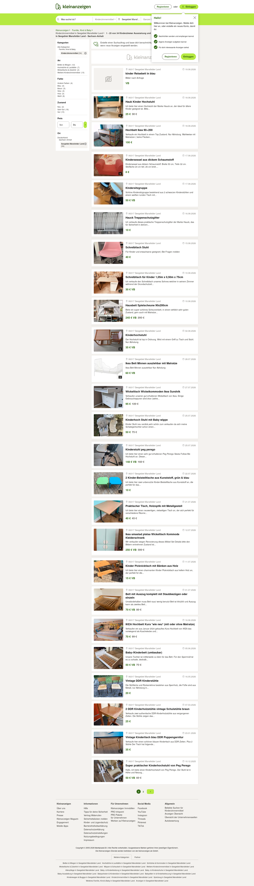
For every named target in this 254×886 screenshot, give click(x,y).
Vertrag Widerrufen (92, 815)
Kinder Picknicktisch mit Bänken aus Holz (152, 566)
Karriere (60, 811)
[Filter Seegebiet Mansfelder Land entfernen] (85, 144)
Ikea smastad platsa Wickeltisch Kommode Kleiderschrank (152, 536)
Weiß (59, 96)
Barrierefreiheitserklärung (95, 825)
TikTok (141, 825)
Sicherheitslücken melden (96, 818)
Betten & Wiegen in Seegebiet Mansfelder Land (82, 863)
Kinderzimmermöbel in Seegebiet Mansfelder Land (132, 877)
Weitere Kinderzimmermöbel (68, 72)
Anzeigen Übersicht (174, 813)
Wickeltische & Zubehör (66, 70)
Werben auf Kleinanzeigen (123, 820)
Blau (59, 85)
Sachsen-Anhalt (65, 139)
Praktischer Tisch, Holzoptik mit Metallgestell (154, 506)
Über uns (61, 808)
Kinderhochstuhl (136, 335)
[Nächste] (150, 791)
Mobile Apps (62, 825)
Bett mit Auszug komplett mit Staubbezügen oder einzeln (156, 595)
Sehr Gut (61, 109)
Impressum (89, 839)
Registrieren (171, 56)
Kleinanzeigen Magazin (67, 818)
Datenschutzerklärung (94, 829)
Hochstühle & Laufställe (66, 67)
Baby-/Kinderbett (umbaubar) (144, 652)
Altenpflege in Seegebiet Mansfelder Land (82, 870)
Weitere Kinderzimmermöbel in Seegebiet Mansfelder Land (170, 866)
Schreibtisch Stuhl (137, 247)
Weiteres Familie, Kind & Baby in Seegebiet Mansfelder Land (110, 880)
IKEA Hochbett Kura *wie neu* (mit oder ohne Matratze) (160, 624)
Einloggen (188, 56)
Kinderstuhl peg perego (140, 449)
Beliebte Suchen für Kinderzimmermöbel (174, 809)
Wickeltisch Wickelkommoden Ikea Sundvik (153, 391)
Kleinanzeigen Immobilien (123, 808)
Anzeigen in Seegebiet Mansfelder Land (152, 880)
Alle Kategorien (63, 47)
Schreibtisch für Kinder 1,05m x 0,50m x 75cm (154, 277)
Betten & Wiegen (64, 64)
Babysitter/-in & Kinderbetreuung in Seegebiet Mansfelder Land (170, 873)
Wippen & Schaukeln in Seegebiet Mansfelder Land (124, 866)
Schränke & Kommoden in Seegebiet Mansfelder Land (168, 863)
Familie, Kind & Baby (67, 49)
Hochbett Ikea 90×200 (139, 130)
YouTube (142, 811)
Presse (60, 815)
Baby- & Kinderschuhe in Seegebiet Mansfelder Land (166, 870)
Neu (59, 106)
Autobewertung (172, 820)
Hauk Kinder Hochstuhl (140, 101)
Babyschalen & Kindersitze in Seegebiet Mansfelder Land (121, 873)
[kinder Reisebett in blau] (108, 79)
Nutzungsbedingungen (94, 836)
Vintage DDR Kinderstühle (142, 680)
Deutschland (62, 137)
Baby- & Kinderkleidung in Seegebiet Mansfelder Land (122, 870)
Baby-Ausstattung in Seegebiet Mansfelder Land (77, 873)
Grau (59, 91)
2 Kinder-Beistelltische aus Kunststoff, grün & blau (157, 477)
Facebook (142, 808)
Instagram (142, 815)
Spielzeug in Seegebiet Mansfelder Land (170, 877)
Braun (59, 88)
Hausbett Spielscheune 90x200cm (147, 305)
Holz (59, 93)
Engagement (63, 822)
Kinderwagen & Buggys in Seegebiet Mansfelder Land (88, 877)
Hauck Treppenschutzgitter (142, 217)
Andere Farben (63, 83)
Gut (58, 112)
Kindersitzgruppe (136, 188)
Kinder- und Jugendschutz (96, 822)
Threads (142, 818)
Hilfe (86, 808)
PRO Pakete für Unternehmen (119, 816)
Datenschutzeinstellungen (96, 832)
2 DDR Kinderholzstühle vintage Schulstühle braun (157, 709)
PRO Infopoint (117, 811)
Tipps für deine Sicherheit (96, 811)
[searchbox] (76, 19)
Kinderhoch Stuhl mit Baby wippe (147, 419)
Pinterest (142, 822)
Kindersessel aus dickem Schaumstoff (150, 159)
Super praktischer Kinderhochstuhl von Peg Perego (158, 765)
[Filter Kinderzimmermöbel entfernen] (85, 53)
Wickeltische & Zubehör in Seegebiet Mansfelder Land (81, 866)
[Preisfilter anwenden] (85, 125)
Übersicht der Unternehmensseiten (181, 817)
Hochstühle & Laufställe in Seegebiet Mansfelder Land (124, 863)
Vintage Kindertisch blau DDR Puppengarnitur (154, 737)
